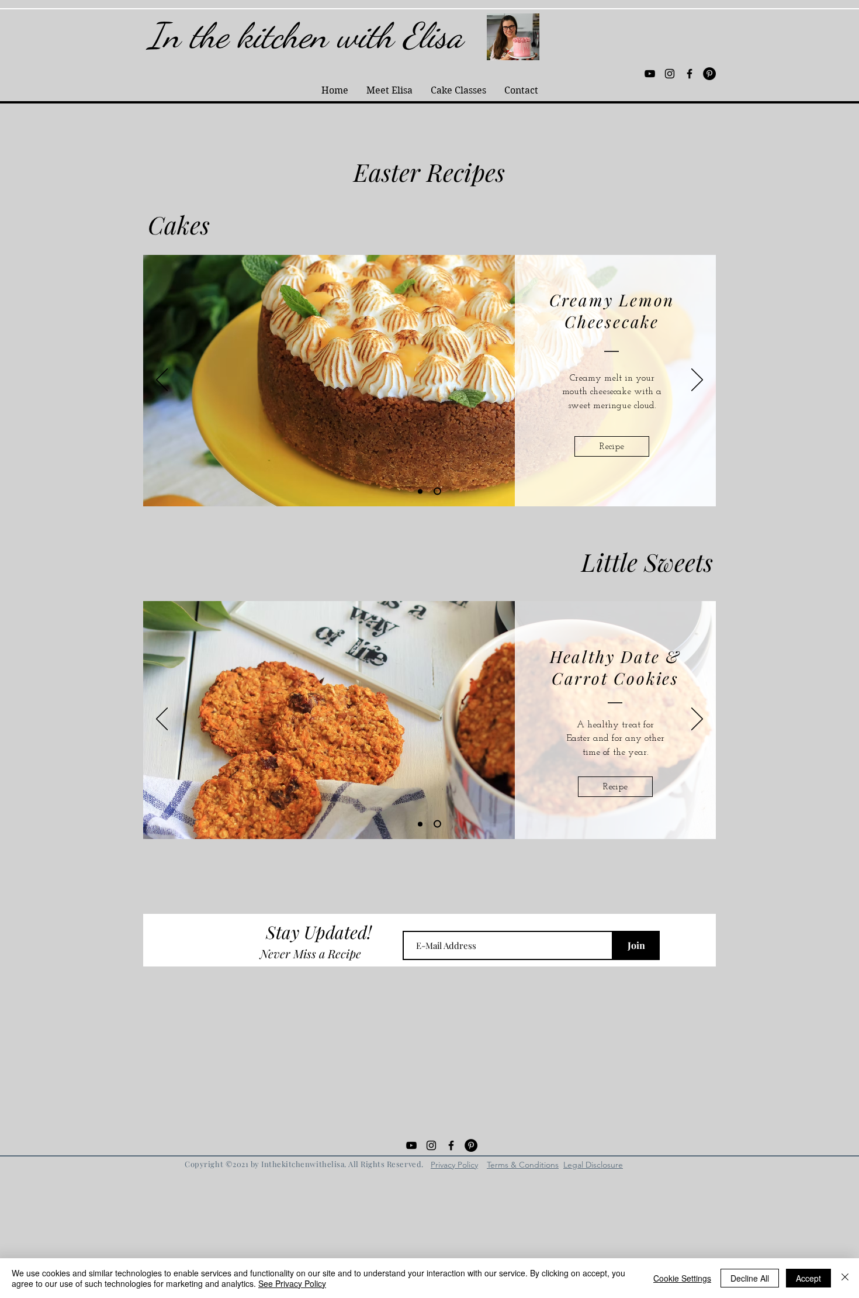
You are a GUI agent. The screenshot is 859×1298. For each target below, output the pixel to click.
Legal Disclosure (593, 1164)
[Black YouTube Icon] (649, 73)
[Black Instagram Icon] (669, 73)
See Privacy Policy (292, 1283)
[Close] (845, 1278)
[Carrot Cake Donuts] (420, 823)
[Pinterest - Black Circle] (709, 73)
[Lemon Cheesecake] (439, 491)
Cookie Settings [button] (682, 1278)
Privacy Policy (454, 1164)
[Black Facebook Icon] (689, 73)
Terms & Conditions (523, 1164)
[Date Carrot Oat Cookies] (437, 824)
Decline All (749, 1278)
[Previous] (162, 380)
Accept (808, 1278)
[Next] (697, 380)
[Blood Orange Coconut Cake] (421, 491)
